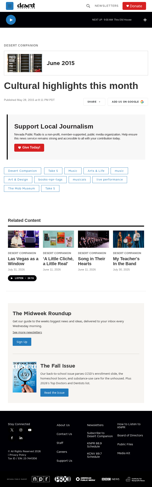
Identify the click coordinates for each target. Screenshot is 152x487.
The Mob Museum (21, 188)
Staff (60, 443)
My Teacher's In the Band (126, 261)
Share (92, 101)
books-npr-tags (50, 180)
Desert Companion (21, 45)
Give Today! (31, 147)
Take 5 (53, 171)
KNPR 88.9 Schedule (94, 445)
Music (72, 171)
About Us (63, 425)
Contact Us (64, 434)
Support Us (64, 460)
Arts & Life (96, 171)
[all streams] (146, 20)
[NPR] (41, 479)
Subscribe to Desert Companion (100, 435)
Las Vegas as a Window (23, 261)
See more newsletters (27, 332)
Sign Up (22, 342)
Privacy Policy (18, 455)
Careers (62, 452)
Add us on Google (125, 101)
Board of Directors (130, 435)
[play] (11, 20)
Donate (136, 6)
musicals (79, 180)
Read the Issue (54, 392)
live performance (110, 180)
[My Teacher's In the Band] (128, 239)
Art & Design (18, 180)
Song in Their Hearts (91, 261)
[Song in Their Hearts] (93, 239)
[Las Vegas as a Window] (23, 239)
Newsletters (107, 6)
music (119, 171)
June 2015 (61, 63)
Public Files (125, 444)
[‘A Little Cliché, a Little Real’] (58, 239)
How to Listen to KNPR (129, 426)
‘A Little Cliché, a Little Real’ (58, 261)
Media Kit (123, 453)
